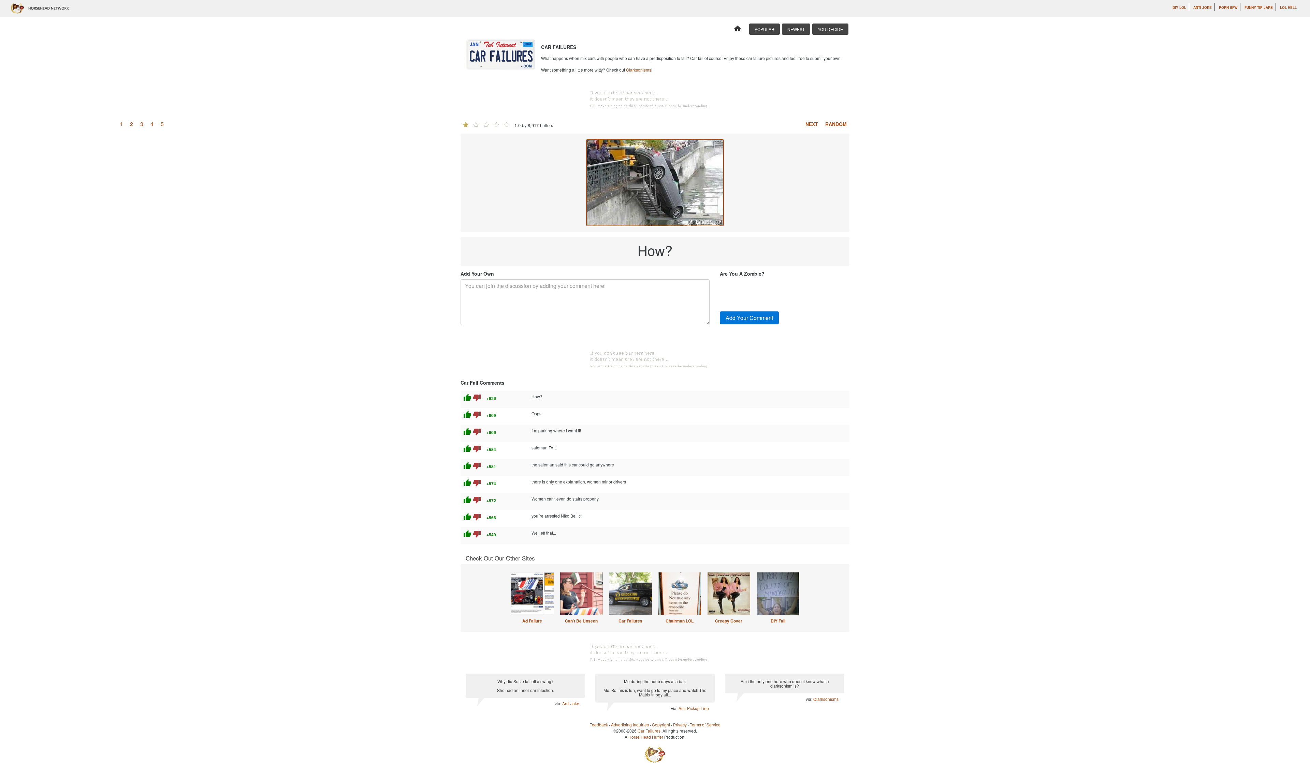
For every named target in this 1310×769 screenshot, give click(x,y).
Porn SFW (1228, 7)
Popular (764, 29)
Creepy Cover (728, 621)
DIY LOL (1179, 7)
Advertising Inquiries (630, 724)
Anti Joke (1202, 7)
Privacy (680, 724)
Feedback (599, 724)
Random (836, 124)
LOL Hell (1288, 7)
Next (811, 124)
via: (558, 703)
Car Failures (630, 621)
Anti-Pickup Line (694, 708)
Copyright (661, 724)
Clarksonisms (638, 70)
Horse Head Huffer (645, 737)
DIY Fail (778, 621)
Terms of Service (705, 724)
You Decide (830, 29)
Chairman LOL (680, 621)
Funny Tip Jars (1258, 7)
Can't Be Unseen (581, 621)
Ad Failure (532, 621)
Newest (796, 29)
